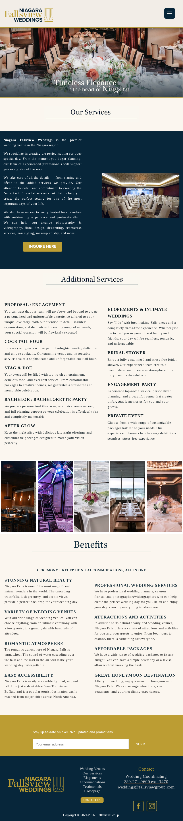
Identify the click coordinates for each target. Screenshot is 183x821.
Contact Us (92, 800)
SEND (140, 744)
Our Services (92, 773)
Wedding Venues (92, 769)
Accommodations (92, 782)
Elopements (92, 778)
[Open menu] (169, 13)
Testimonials (92, 786)
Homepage (92, 791)
